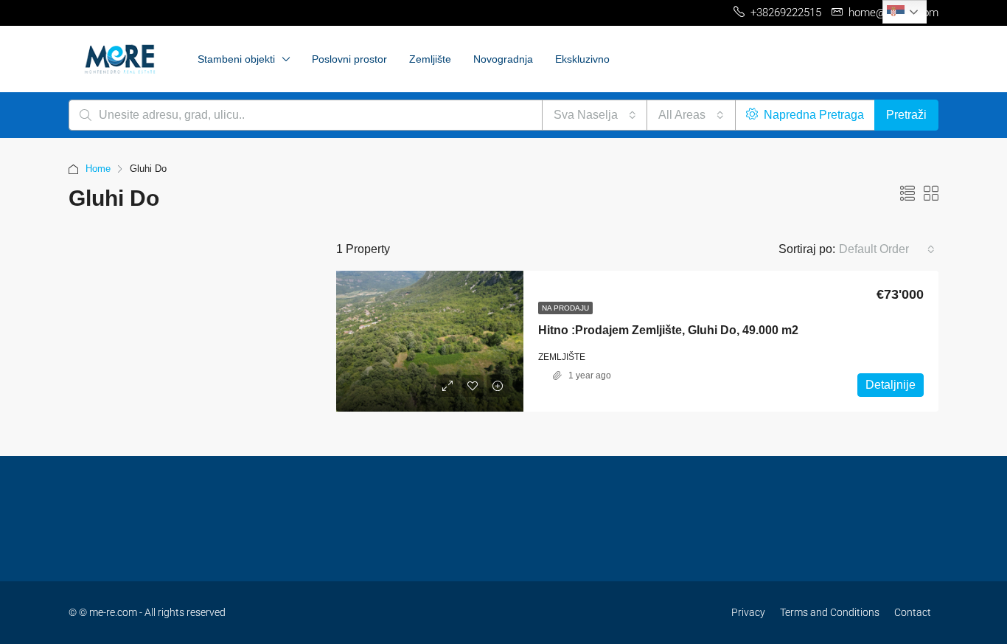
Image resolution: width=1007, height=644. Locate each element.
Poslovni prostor (349, 59)
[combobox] (595, 115)
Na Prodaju (565, 308)
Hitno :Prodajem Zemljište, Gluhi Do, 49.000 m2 (668, 330)
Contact (912, 612)
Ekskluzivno (582, 59)
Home (98, 168)
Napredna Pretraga (812, 114)
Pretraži (906, 114)
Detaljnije (890, 384)
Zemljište (430, 59)
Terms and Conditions (829, 612)
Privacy (748, 612)
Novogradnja (503, 59)
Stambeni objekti (236, 59)
